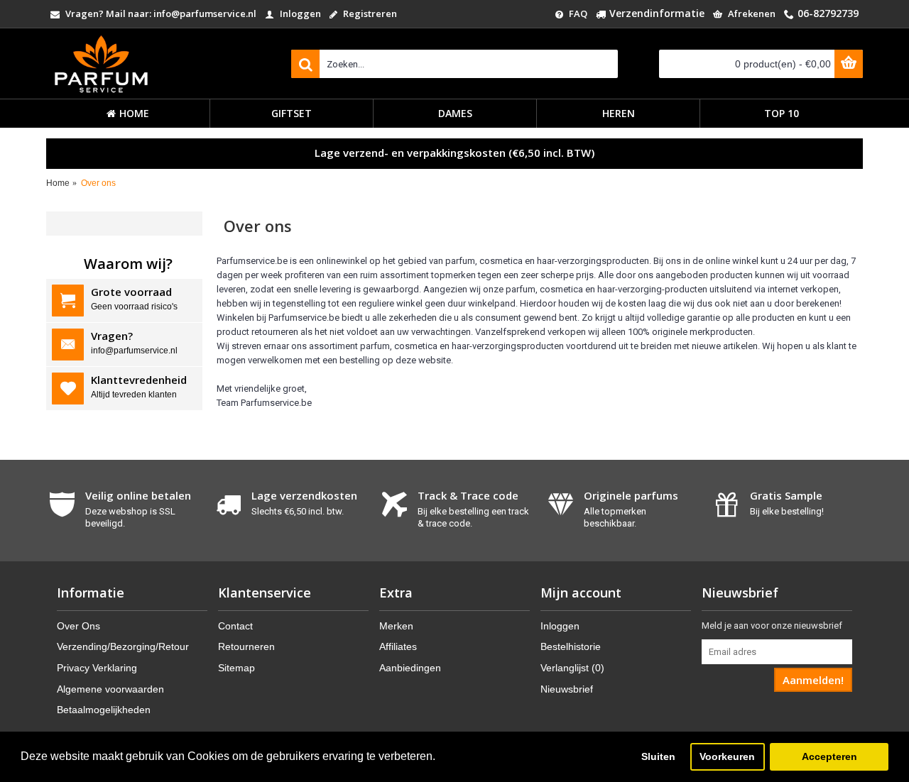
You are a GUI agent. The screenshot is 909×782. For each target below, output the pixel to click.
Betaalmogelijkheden (104, 709)
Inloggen (559, 626)
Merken (396, 626)
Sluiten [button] (658, 756)
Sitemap (236, 667)
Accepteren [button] (829, 756)
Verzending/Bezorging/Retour (123, 646)
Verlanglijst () (572, 667)
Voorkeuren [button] (727, 756)
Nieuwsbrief (566, 689)
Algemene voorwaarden (110, 689)
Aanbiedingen (410, 667)
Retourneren (246, 646)
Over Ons (78, 626)
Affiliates (398, 646)
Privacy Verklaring (97, 667)
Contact (235, 626)
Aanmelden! (813, 680)
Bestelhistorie (570, 646)
